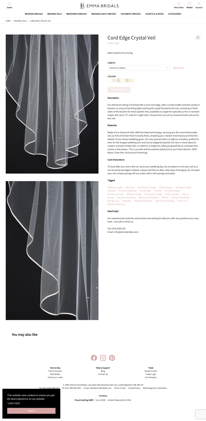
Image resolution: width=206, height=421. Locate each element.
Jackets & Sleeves (154, 13)
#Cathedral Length (147, 187)
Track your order (55, 377)
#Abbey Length (115, 187)
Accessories (174, 13)
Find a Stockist (55, 370)
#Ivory (185, 194)
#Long (111, 197)
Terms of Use (120, 387)
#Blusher (130, 187)
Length (111, 62)
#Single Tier (113, 200)
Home (8, 21)
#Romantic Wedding (148, 197)
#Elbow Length (134, 194)
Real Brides (55, 374)
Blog (103, 370)
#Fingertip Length (153, 194)
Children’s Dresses (131, 13)
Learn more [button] (14, 403)
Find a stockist (119, 89)
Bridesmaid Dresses (76, 13)
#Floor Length (172, 194)
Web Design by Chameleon (155, 387)
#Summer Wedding (164, 200)
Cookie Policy (134, 387)
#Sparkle (126, 200)
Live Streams (151, 377)
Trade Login (151, 374)
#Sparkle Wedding (143, 200)
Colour (112, 76)
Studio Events (150, 370)
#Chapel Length (183, 187)
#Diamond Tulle (116, 194)
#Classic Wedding (127, 190)
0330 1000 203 (53, 387)
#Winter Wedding (116, 204)
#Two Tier (182, 200)
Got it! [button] (31, 411)
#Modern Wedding (126, 197)
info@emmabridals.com (100, 387)
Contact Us (103, 374)
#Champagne (166, 187)
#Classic (112, 190)
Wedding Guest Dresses (103, 13)
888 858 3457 (75, 387)
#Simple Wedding (180, 197)
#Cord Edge (145, 190)
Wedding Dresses (34, 13)
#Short (165, 197)
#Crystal (158, 190)
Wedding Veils (54, 13)
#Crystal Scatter (172, 190)
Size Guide (178, 67)
